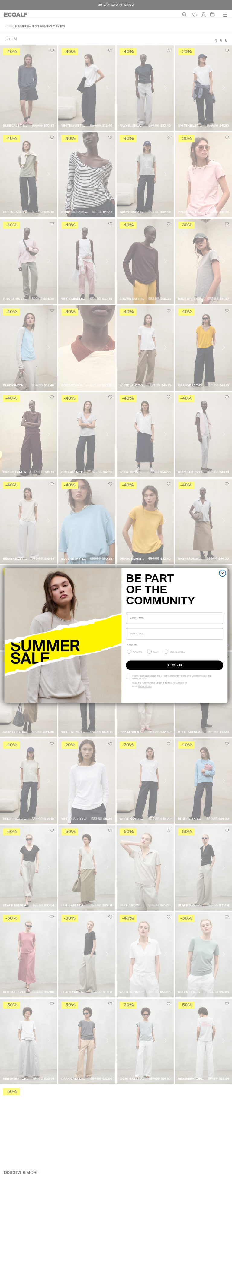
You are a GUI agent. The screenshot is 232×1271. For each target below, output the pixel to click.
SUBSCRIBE (174, 665)
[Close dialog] (222, 573)
